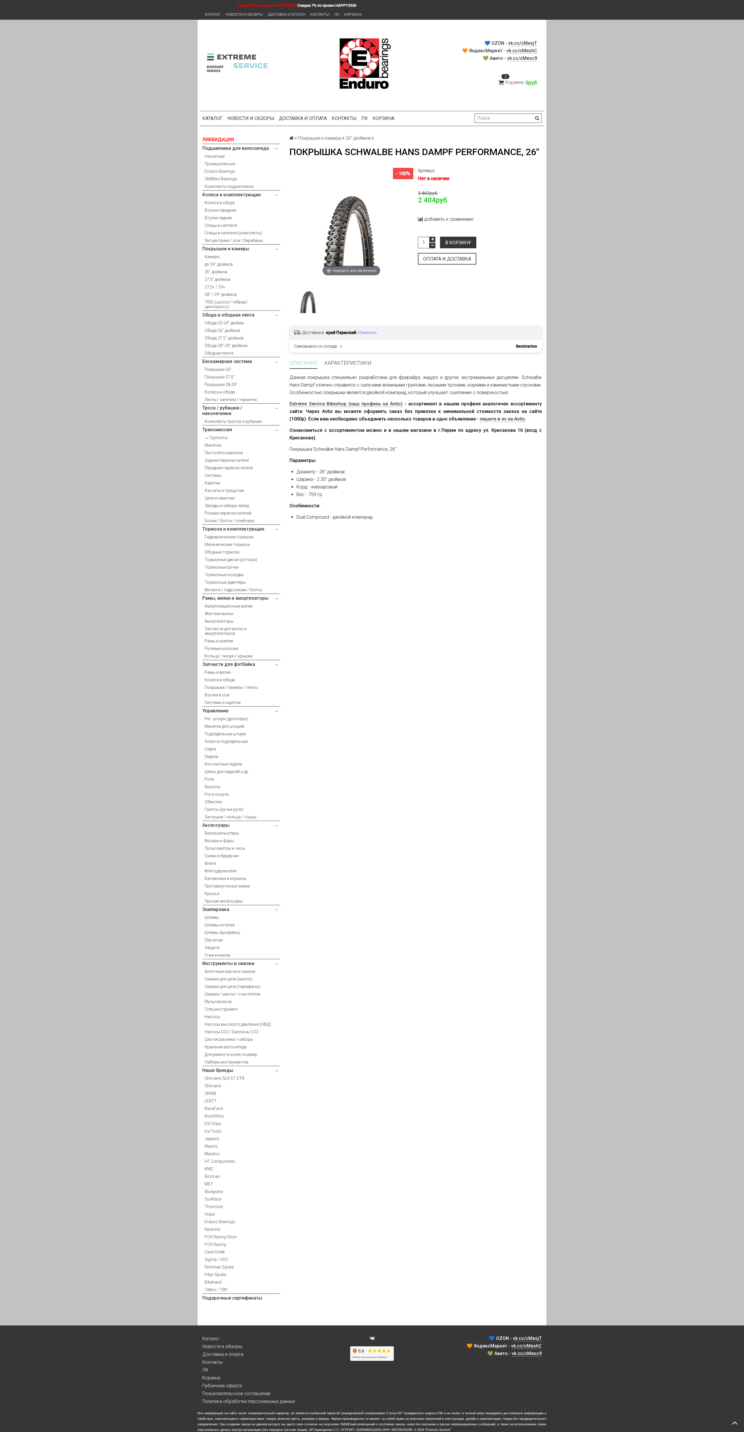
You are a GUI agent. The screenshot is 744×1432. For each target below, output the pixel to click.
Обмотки (213, 801)
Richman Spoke (219, 1267)
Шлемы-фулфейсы (222, 932)
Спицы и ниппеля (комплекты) (233, 233)
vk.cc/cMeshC (522, 50)
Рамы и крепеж (219, 641)
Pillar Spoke (215, 1274)
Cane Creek (215, 1252)
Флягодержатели (221, 871)
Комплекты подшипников (229, 186)
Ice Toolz (213, 1131)
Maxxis (211, 1146)
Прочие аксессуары (224, 901)
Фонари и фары (219, 840)
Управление (215, 711)
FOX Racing (215, 1244)
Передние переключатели (229, 468)
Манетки (213, 445)
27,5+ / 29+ (215, 287)
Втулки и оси (217, 695)
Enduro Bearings (220, 171)
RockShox (214, 1116)
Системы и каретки (223, 702)
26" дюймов (216, 271)
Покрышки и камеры (225, 248)
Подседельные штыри (225, 734)
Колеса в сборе (220, 202)
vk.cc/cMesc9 (522, 58)
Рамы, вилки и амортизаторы (235, 598)
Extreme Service (438, 1429)
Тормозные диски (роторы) (231, 559)
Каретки (212, 483)
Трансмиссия (217, 429)
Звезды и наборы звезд (227, 505)
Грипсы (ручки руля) (224, 809)
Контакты (319, 14)
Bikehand (213, 1282)
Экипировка (215, 909)
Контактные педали (223, 764)
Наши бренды (217, 1070)
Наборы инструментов (226, 1062)
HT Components (220, 1161)
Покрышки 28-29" (221, 384)
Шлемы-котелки (220, 925)
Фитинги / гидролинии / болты (233, 589)
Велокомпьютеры (222, 833)
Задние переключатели (227, 460)
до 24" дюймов (219, 264)
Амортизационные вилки (229, 606)
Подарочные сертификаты (232, 1298)
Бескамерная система (227, 361)
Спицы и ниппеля (221, 225)
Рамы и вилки (218, 672)
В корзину (458, 242)
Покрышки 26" (218, 369)
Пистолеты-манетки (224, 452)
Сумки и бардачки (222, 856)
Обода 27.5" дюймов (224, 338)
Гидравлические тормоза (229, 537)
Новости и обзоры (244, 14)
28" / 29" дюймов (221, 294)
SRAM (210, 1093)
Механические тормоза (227, 544)
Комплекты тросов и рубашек (233, 421)
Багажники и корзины (225, 878)
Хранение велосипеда (225, 1047)
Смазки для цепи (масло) (229, 979)
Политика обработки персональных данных (248, 1401)
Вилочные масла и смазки (230, 971)
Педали (211, 756)
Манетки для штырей (224, 726)
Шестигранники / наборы (229, 1039)
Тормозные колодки (224, 574)
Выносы (212, 786)
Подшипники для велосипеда (235, 148)
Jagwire (212, 1138)
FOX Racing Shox (221, 1237)
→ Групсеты (216, 437)
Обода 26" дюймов (222, 330)
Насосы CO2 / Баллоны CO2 (231, 1031)
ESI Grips (213, 1123)
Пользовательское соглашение (236, 1393)
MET (209, 1184)
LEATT (211, 1101)
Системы (213, 475)
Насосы (212, 1016)
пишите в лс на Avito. (503, 419)
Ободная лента (219, 353)
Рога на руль (217, 794)
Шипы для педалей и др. (227, 771)
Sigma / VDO (216, 1259)
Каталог (213, 14)
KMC (209, 1169)
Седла (210, 749)
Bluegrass (214, 1191)
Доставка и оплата (286, 14)
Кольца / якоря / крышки (229, 656)
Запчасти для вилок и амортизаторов (225, 631)
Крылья (212, 893)
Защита (212, 947)
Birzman (212, 1176)
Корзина (353, 14)
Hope (209, 1214)
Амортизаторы (219, 621)
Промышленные (220, 163)
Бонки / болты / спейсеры (229, 520)
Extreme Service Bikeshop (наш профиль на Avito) (346, 404)
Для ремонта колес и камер (231, 1054)
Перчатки (214, 940)
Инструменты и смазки (228, 963)
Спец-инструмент (221, 1009)
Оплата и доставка (447, 259)
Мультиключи (218, 1001)
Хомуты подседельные (226, 741)
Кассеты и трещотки (224, 490)
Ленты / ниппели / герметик (231, 399)
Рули (209, 779)
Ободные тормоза (222, 552)
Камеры (212, 256)
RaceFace (214, 1108)
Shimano (213, 1086)
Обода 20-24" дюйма (224, 323)
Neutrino (212, 1229)
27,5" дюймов (217, 279)
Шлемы (212, 917)
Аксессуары (216, 825)
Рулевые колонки (221, 648)
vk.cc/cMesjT (522, 43)
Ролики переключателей (228, 513)
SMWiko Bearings (221, 179)
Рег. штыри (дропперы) (226, 718)
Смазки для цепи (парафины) (232, 986)
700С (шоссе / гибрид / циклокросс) (226, 304)
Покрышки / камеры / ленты (231, 687)
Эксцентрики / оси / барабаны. (234, 240)
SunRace (213, 1199)
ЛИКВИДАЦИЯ (218, 139)
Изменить (367, 332)
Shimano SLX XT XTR (224, 1078)
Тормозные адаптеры (225, 582)
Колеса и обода (220, 392)
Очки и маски (217, 955)
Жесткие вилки (219, 613)
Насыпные (215, 156)
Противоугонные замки (227, 886)
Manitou (212, 1153)
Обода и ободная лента (228, 315)
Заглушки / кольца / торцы (230, 817)
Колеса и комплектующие (231, 194)
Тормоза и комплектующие (233, 529)
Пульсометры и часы (225, 848)
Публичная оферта (222, 1385)
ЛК (336, 14)
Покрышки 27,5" (220, 377)
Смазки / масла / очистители (232, 994)
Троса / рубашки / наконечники (222, 410)
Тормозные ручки (222, 567)
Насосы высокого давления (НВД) (238, 1024)
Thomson (214, 1206)
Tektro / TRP (216, 1289)
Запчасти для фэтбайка (228, 664)
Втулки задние (218, 217)
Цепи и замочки (220, 498)
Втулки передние (220, 210)
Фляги (210, 863)
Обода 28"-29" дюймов (226, 345)
